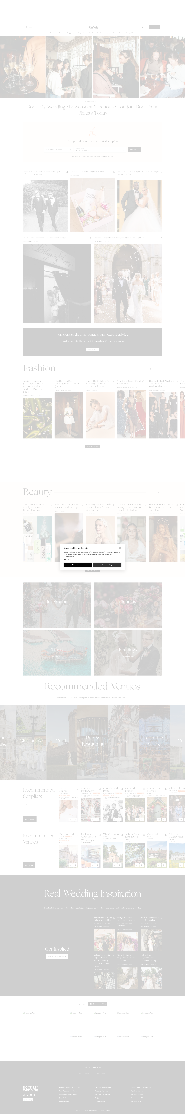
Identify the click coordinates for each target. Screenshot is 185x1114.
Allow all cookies (77, 565)
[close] (119, 547)
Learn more (67, 559)
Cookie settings (107, 565)
